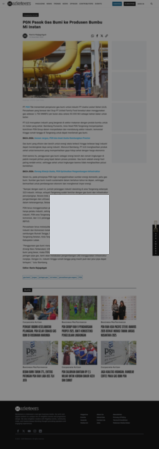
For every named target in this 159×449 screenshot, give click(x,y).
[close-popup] (107, 190)
